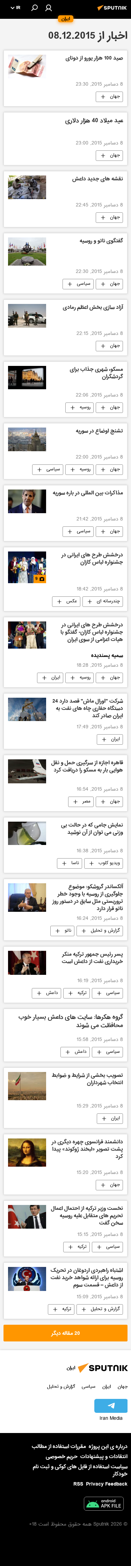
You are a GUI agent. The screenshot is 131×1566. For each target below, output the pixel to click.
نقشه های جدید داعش (97, 179)
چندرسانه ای (108, 601)
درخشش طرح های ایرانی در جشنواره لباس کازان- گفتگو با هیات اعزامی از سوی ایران (91, 632)
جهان (115, 97)
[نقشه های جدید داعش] (27, 187)
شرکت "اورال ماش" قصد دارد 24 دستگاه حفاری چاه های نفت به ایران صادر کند (87, 709)
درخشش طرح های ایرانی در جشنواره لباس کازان (92, 559)
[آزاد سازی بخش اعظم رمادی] (27, 316)
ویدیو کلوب (109, 863)
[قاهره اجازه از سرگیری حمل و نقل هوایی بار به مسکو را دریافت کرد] (27, 771)
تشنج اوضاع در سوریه (99, 432)
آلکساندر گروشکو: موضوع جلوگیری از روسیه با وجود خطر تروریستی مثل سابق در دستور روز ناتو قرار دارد (87, 898)
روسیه (85, 408)
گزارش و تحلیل (105, 931)
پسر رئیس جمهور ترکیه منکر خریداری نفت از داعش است (92, 958)
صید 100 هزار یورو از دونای (94, 59)
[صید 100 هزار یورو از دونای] (27, 66)
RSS (78, 1484)
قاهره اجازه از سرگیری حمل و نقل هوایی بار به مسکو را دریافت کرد (87, 767)
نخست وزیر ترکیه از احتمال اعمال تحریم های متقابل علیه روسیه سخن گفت (87, 1216)
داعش (52, 993)
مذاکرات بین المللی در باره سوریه (88, 494)
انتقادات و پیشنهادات (104, 1457)
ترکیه (82, 993)
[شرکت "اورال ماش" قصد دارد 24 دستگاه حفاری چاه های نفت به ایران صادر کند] (27, 709)
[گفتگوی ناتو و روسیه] (27, 251)
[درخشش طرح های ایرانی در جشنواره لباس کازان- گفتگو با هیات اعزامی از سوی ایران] (27, 635)
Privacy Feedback (107, 1484)
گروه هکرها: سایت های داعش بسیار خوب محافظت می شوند (71, 1022)
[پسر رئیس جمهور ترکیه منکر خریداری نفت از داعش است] (27, 962)
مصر (86, 802)
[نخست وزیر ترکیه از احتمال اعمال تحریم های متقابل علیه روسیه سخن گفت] (27, 1217)
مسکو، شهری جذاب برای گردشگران (96, 374)
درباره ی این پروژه (108, 1446)
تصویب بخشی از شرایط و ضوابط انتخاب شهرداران (87, 1080)
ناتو (68, 931)
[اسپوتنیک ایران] (113, 11)
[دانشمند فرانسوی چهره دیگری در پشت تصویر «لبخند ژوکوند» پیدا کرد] (27, 1152)
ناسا (75, 863)
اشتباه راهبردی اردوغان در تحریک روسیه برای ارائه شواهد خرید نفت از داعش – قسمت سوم (87, 1278)
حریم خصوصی (62, 1457)
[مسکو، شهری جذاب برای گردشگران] (27, 378)
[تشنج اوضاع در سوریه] (27, 439)
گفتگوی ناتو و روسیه (101, 241)
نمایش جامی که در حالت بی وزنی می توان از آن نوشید (92, 829)
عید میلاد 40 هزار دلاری (94, 121)
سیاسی (83, 284)
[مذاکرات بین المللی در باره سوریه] (27, 501)
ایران (55, 678)
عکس (71, 601)
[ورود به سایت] (49, 8)
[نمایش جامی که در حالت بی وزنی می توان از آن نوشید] (27, 833)
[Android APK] (104, 1505)
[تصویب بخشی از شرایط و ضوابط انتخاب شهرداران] (27, 1086)
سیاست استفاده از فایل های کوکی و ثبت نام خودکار (80, 1470)
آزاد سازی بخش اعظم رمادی (93, 308)
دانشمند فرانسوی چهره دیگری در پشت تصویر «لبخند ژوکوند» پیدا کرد (87, 1149)
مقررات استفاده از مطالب (59, 1446)
